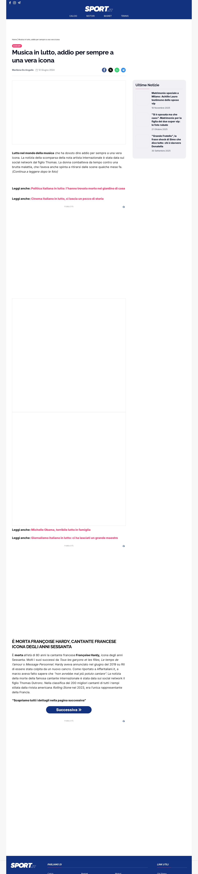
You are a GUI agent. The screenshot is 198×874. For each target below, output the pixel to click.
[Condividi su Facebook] (104, 70)
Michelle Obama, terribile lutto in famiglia (61, 530)
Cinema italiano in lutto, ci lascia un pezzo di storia (67, 198)
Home (14, 39)
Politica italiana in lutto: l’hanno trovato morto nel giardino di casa (78, 188)
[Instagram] (15, 2)
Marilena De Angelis (23, 70)
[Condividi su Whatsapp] (117, 70)
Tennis (125, 16)
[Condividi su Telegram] (123, 70)
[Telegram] (20, 2)
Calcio (73, 16)
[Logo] (99, 9)
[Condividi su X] (110, 70)
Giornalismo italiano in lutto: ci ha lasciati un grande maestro (74, 538)
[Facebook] (10, 2)
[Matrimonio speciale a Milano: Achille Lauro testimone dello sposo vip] (142, 100)
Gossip (17, 46)
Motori (90, 16)
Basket (108, 16)
